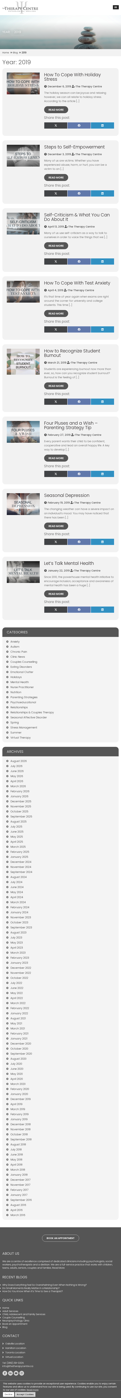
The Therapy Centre (89, 86)
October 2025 (19, 811)
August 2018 (18, 1144)
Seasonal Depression (66, 495)
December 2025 (20, 801)
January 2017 (18, 1195)
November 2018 (20, 1129)
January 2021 (18, 1038)
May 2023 (16, 942)
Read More (58, 1268)
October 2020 (19, 1048)
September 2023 (21, 927)
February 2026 (19, 791)
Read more (56, 110)
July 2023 (16, 937)
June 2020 (16, 1069)
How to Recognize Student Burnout (72, 353)
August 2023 (18, 932)
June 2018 (16, 1154)
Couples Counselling (23, 662)
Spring (14, 722)
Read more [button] (33, 1389)
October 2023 (19, 922)
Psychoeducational (23, 702)
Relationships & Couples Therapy (32, 712)
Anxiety (15, 641)
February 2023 (19, 958)
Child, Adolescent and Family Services (23, 1314)
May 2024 (16, 892)
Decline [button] (8, 1394)
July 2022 (16, 983)
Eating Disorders (21, 667)
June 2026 (17, 771)
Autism (14, 646)
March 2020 (18, 1084)
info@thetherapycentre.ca (17, 1366)
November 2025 (20, 806)
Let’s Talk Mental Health (69, 563)
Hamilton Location (15, 1348)
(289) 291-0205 (15, 1363)
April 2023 (16, 947)
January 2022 (19, 1013)
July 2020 (16, 1064)
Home (5, 1308)
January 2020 (19, 1094)
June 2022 (16, 988)
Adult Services (10, 1311)
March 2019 (17, 1109)
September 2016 (21, 1200)
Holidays (16, 677)
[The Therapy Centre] (20, 3)
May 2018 (16, 1159)
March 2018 (17, 1170)
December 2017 (20, 1180)
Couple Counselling (13, 1317)
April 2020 (16, 1079)
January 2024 (19, 912)
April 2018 (16, 1164)
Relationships (19, 707)
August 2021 (18, 1018)
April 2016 (16, 1210)
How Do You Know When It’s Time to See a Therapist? (32, 1291)
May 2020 (16, 1074)
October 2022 (19, 978)
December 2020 (20, 1043)
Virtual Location (14, 1357)
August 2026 (18, 761)
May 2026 (16, 776)
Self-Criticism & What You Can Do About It (77, 217)
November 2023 (20, 917)
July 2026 (16, 766)
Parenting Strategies (23, 697)
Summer (16, 732)
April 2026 (16, 781)
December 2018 (20, 1124)
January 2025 (19, 857)
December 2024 (20, 862)
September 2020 (21, 1054)
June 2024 (17, 887)
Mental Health (19, 682)
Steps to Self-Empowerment (74, 147)
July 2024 (16, 882)
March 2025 (18, 847)
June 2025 (16, 831)
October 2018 (19, 1134)
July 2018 (16, 1149)
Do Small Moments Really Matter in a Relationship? (31, 1288)
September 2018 (21, 1139)
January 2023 (19, 963)
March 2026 (18, 786)
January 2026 (19, 796)
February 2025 (19, 852)
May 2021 (16, 1023)
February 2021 (19, 1033)
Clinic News (17, 657)
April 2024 (16, 897)
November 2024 (20, 867)
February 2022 (19, 1008)
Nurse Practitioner (22, 687)
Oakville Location (15, 1343)
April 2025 (16, 842)
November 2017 (20, 1185)
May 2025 (16, 837)
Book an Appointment (14, 1324)
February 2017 (19, 1190)
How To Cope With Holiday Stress (72, 76)
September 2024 (21, 872)
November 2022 (20, 973)
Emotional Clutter (21, 672)
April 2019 (16, 1104)
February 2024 (19, 907)
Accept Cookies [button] (25, 1394)
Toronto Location (15, 1352)
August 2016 (18, 1205)
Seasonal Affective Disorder (28, 717)
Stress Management (23, 727)
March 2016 (17, 1215)
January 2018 (19, 1175)
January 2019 (19, 1119)
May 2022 (16, 993)
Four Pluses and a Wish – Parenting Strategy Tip (71, 425)
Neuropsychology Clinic (16, 1320)
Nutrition (15, 692)
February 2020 (19, 1089)
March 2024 (18, 902)
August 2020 (18, 1059)
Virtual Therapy (20, 737)
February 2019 (19, 1114)
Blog (4, 1327)
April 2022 (16, 998)
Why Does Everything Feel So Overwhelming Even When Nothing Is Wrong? (44, 1285)
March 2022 (18, 1003)
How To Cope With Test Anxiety (77, 283)
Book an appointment (61, 1238)
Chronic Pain (18, 652)
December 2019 (20, 1099)
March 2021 (17, 1028)
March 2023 (18, 952)
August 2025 (18, 821)
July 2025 (16, 826)
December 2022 (20, 968)
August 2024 (18, 877)
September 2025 (21, 816)
